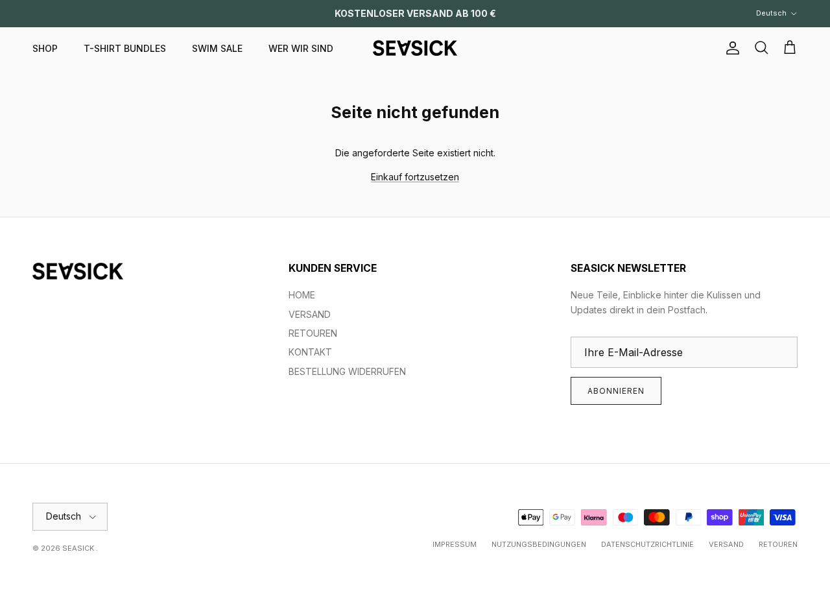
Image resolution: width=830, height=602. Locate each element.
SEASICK (79, 548)
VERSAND (310, 314)
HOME (302, 294)
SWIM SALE (217, 48)
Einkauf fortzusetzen (415, 176)
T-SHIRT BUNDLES (125, 48)
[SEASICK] (415, 48)
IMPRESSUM (455, 544)
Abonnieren (616, 391)
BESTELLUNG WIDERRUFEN (347, 371)
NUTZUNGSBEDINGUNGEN (539, 544)
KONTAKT (310, 351)
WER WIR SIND (300, 48)
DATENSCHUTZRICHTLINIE (647, 544)
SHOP (45, 48)
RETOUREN (313, 333)
